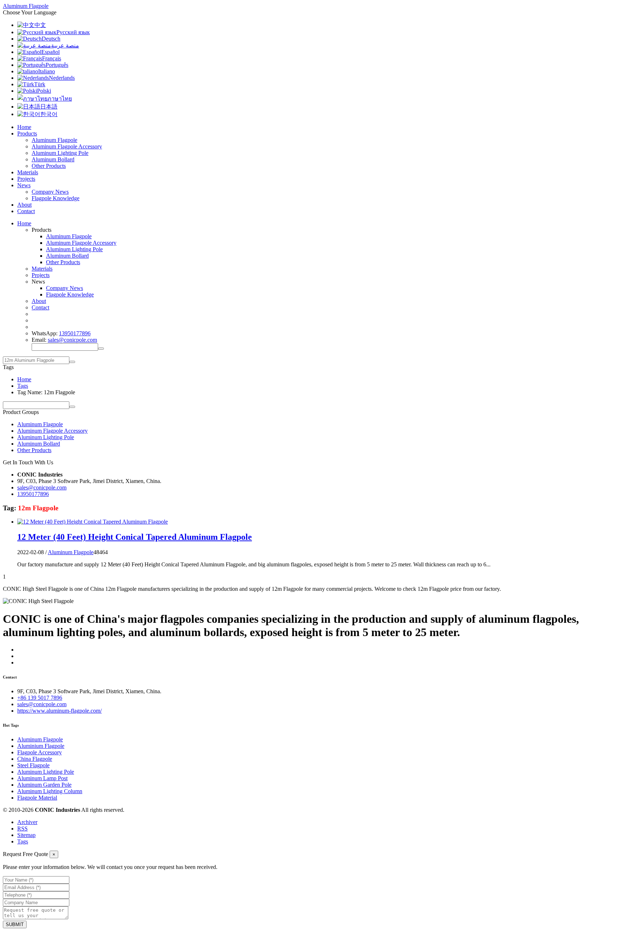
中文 (40, 25)
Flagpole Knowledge (55, 198)
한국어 (49, 114)
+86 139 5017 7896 (39, 698)
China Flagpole (34, 759)
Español (50, 52)
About (24, 205)
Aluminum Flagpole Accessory (67, 146)
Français (51, 58)
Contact (26, 211)
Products (27, 133)
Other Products (49, 166)
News (24, 185)
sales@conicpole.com (72, 340)
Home (24, 127)
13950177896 (75, 333)
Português (57, 65)
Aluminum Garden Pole (44, 785)
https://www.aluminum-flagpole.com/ (59, 711)
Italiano (46, 71)
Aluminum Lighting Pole (60, 153)
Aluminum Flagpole (54, 140)
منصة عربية (65, 45)
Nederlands (62, 78)
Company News (50, 192)
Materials (27, 172)
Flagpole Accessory (39, 752)
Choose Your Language (29, 12)
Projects (26, 179)
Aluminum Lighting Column (49, 791)
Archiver (27, 822)
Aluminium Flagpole (40, 746)
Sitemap (26, 835)
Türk (39, 84)
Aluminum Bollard (53, 159)
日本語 (49, 106)
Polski (44, 91)
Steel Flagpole (33, 765)
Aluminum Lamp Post (42, 778)
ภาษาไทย (59, 99)
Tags (22, 386)
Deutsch (51, 39)
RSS (22, 828)
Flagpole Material (37, 798)
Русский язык (73, 32)
